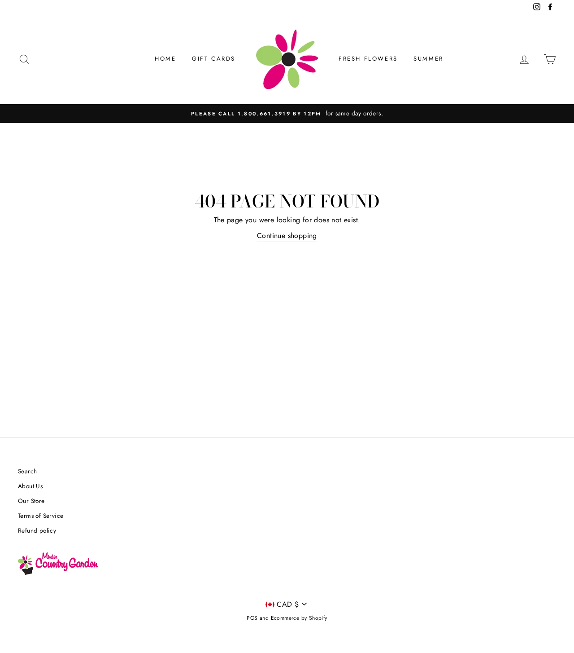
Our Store (31, 500)
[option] (287, 114)
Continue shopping (287, 235)
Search (27, 471)
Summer (428, 58)
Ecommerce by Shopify (299, 618)
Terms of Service (40, 515)
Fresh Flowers (368, 58)
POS (252, 618)
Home (165, 58)
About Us (30, 485)
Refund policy (37, 530)
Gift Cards (213, 58)
